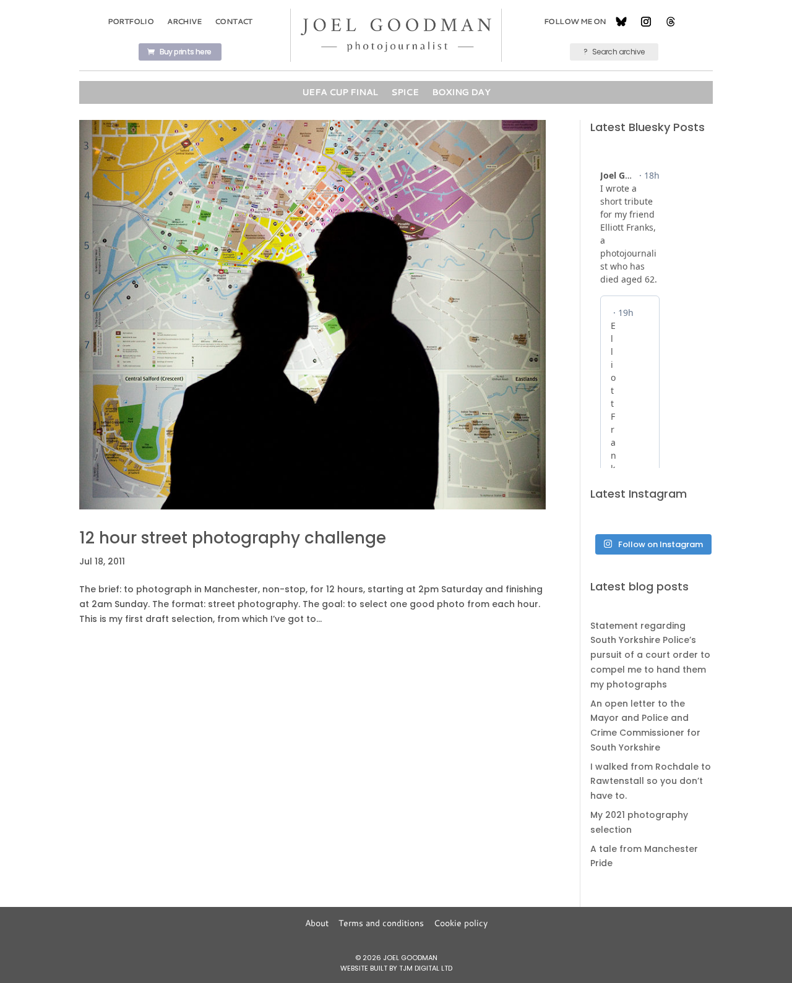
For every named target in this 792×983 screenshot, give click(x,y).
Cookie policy (461, 923)
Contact (233, 21)
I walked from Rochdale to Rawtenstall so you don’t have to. (650, 781)
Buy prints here (186, 51)
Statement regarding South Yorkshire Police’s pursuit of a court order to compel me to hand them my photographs (650, 655)
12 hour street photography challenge (232, 538)
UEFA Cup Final (339, 92)
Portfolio (131, 21)
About (317, 923)
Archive (184, 21)
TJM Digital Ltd (425, 968)
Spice (404, 92)
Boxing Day (461, 92)
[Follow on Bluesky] (621, 22)
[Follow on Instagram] (646, 22)
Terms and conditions (381, 923)
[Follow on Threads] (671, 22)
